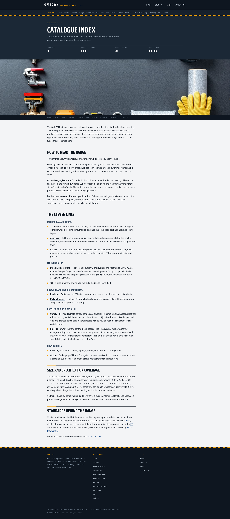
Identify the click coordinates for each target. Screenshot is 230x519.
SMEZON (64, 5)
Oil (159, 13)
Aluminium (90, 13)
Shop (169, 4)
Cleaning (152, 13)
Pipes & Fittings (78, 13)
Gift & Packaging (140, 13)
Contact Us (180, 4)
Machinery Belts (102, 13)
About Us (159, 4)
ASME (127, 420)
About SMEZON (93, 436)
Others (165, 13)
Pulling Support (117, 13)
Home (149, 4)
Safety (66, 13)
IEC (131, 424)
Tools (60, 13)
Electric (128, 13)
